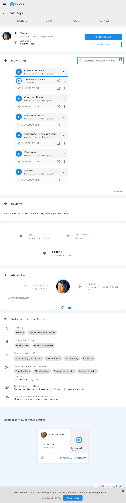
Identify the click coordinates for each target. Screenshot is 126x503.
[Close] (122, 490)
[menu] (4, 4)
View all (118, 191)
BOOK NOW (103, 44)
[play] (18, 80)
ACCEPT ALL (73, 498)
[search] (81, 61)
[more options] (64, 81)
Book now (65, 458)
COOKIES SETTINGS (51, 498)
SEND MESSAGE (103, 37)
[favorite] (42, 458)
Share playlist (30, 88)
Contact (80, 458)
